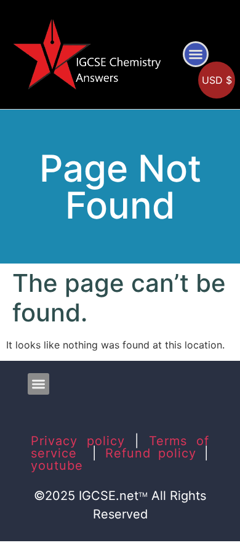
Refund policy (151, 453)
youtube (57, 465)
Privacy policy (78, 440)
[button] (196, 54)
